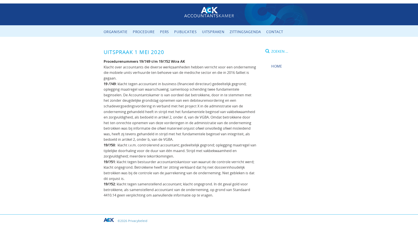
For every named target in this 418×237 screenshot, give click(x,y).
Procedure (144, 31)
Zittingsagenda (245, 31)
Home (276, 66)
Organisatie (116, 31)
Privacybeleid (137, 221)
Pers (164, 31)
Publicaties (185, 31)
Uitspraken (213, 31)
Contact (274, 31)
